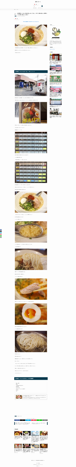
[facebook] (36, 463)
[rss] (39, 463)
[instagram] (38, 463)
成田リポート (38, 1)
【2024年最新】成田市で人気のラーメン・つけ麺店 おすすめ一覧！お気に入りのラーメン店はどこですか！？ (34, 396)
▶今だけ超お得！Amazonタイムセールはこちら (31, 21)
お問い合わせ (35, 464)
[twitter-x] (37, 463)
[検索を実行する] (42, 6)
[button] (17, 420)
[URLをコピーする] (45, 420)
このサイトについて (52, 49)
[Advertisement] (31, 61)
